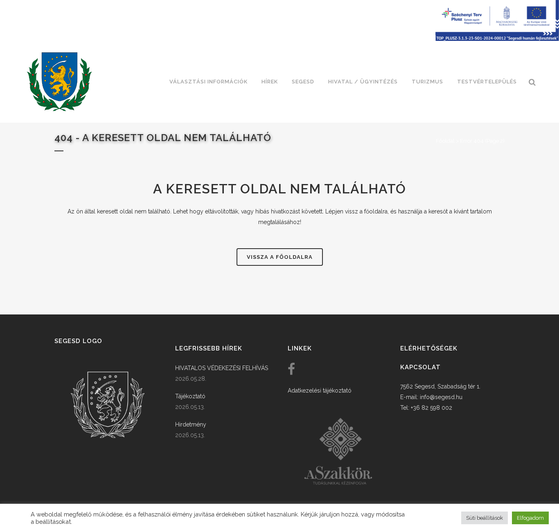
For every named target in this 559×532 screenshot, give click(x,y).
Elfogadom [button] (530, 518)
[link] (59, 82)
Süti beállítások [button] (484, 518)
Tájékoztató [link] (190, 396)
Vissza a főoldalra (280, 257)
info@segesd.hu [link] (441, 397)
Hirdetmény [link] (190, 424)
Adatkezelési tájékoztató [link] (320, 390)
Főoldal (445, 141)
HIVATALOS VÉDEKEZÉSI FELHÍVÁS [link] (221, 368)
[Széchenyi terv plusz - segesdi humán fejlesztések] (497, 39)
